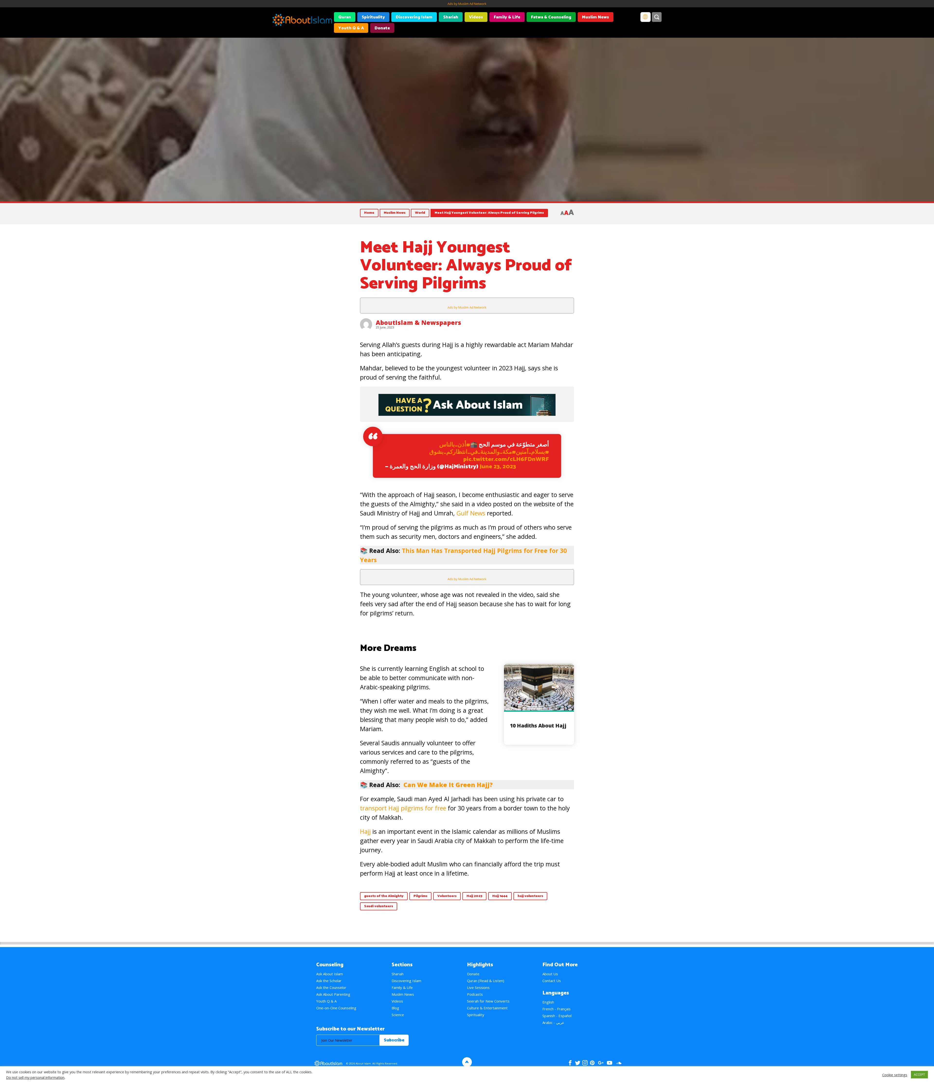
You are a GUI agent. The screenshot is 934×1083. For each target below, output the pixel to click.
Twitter (577, 1062)
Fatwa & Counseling (551, 17)
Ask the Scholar (328, 980)
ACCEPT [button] (919, 1074)
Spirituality (373, 17)
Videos (476, 17)
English (548, 1002)
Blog (395, 1007)
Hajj (365, 831)
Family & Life (507, 17)
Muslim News (595, 17)
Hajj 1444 (500, 896)
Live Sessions (478, 987)
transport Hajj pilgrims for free (403, 808)
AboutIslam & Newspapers (418, 322)
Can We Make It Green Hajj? (448, 785)
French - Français (556, 1008)
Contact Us (551, 980)
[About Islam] (302, 20)
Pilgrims (420, 896)
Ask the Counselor (331, 987)
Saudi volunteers (378, 906)
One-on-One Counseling (336, 1007)
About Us (550, 973)
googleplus (600, 1062)
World (420, 213)
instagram (585, 1062)
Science (398, 1014)
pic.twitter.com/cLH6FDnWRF (506, 459)
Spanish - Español (557, 1015)
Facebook (570, 1062)
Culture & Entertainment (487, 1007)
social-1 (619, 1062)
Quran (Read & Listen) (485, 980)
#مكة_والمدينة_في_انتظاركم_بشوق (472, 452)
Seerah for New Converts (488, 1001)
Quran (344, 17)
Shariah (450, 17)
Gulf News (470, 513)
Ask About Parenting (333, 994)
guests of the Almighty (384, 896)
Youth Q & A (351, 28)
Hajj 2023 (474, 896)
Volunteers (447, 896)
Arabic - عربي (553, 1022)
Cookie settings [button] (894, 1075)
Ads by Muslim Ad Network (467, 3)
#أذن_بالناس (454, 445)
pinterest (592, 1062)
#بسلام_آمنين (532, 452)
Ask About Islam (329, 973)
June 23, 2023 (498, 466)
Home (369, 213)
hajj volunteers (530, 896)
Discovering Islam (414, 17)
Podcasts (475, 994)
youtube (609, 1062)
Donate (382, 28)
